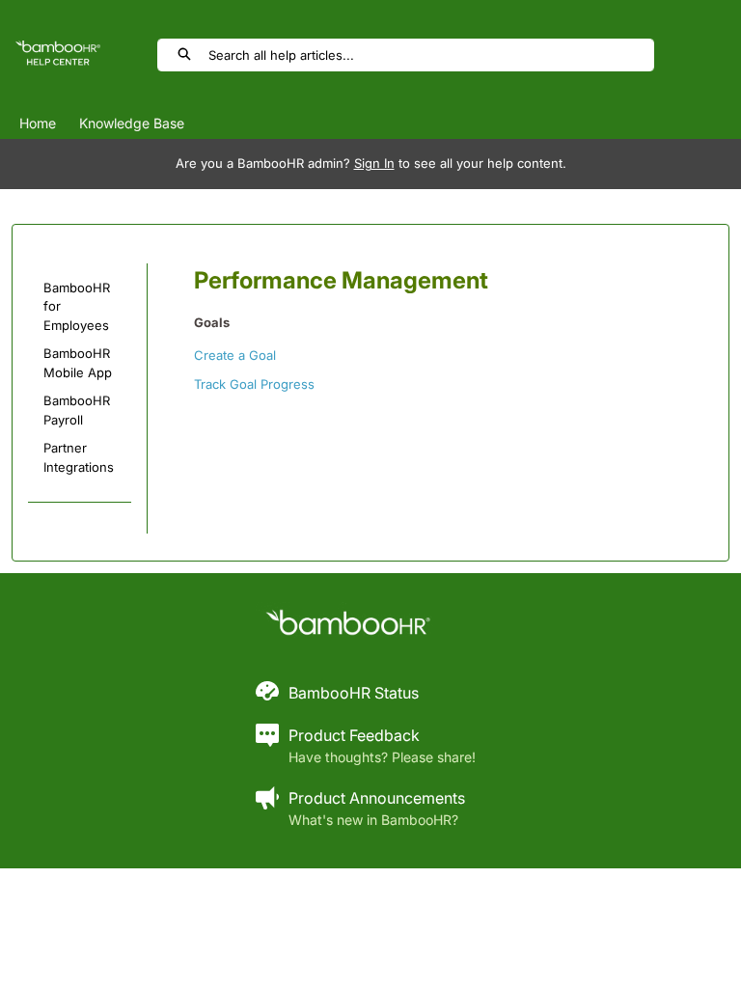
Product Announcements (376, 798)
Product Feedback (354, 735)
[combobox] (430, 55)
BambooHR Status (353, 692)
